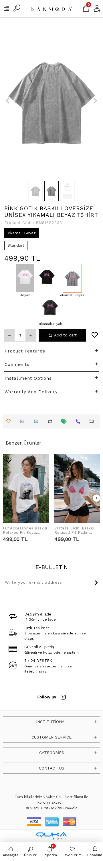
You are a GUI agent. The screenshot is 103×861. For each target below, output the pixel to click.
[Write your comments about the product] (38, 421)
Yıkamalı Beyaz (21, 233)
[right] (97, 498)
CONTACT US (51, 768)
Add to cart (65, 335)
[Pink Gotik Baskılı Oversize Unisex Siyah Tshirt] (47, 278)
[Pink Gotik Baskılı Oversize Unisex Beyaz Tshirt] (25, 278)
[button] (7, 100)
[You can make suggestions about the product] (93, 421)
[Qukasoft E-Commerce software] (51, 835)
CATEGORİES (51, 752)
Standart (15, 245)
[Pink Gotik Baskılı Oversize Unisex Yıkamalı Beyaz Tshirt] (72, 278)
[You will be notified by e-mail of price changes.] (65, 421)
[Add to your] (51, 421)
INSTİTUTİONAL (51, 721)
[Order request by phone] (79, 421)
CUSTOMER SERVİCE (51, 737)
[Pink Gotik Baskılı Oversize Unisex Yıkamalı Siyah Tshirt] (50, 307)
